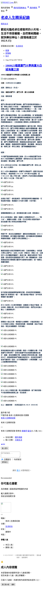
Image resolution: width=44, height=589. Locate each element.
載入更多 (5, 448)
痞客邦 (24, 431)
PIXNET (10, 555)
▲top (3, 444)
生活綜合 (19, 46)
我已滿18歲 (5, 584)
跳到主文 (4, 24)
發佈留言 (5, 462)
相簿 (7, 51)
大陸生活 (18, 440)
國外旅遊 (18, 437)
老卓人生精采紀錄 (15, 18)
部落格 (8, 53)
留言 (29, 431)
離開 (13, 584)
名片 (7, 56)
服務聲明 (25, 557)
